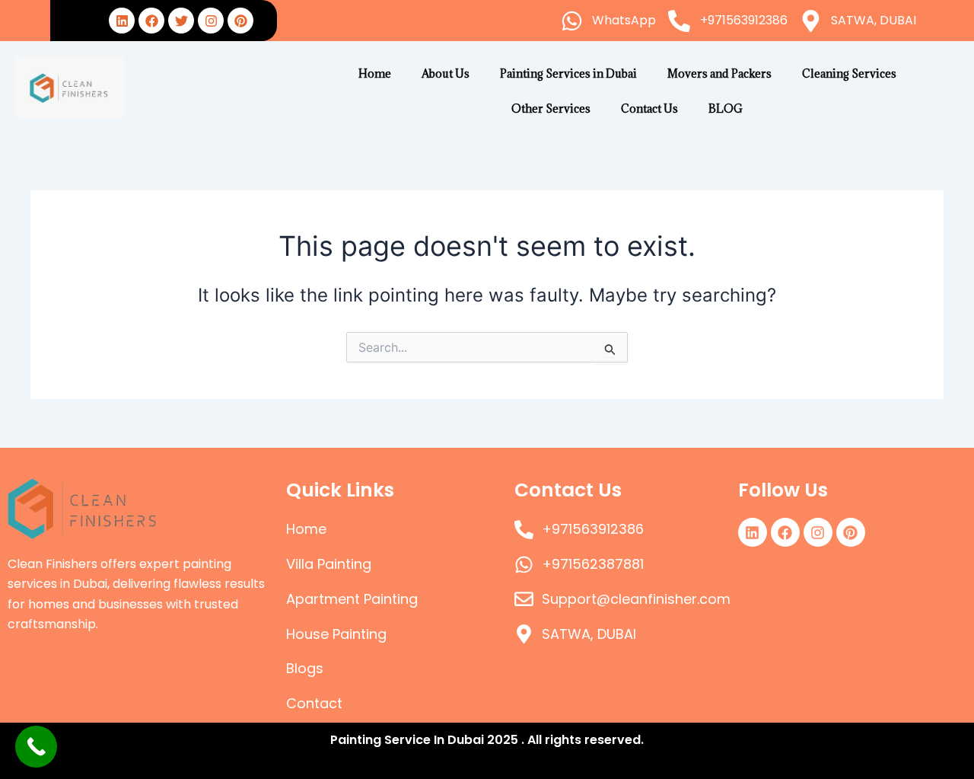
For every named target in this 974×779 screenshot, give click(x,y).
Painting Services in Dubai (568, 73)
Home (374, 73)
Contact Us (649, 108)
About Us (445, 73)
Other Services (550, 108)
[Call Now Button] (36, 747)
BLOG (725, 108)
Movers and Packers (719, 73)
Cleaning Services (849, 73)
